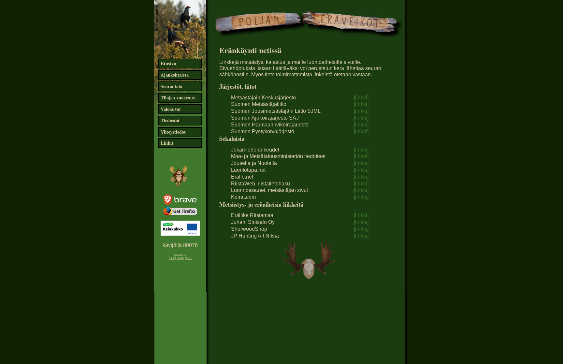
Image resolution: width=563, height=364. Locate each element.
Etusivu (168, 63)
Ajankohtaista (175, 74)
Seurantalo (171, 86)
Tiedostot (170, 120)
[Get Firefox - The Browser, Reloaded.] (180, 215)
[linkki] (361, 97)
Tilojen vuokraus (178, 97)
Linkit (167, 142)
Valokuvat (171, 109)
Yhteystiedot (173, 131)
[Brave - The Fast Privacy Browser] (180, 203)
